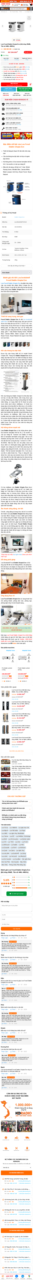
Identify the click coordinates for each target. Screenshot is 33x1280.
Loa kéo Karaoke (6, 859)
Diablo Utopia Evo (19, 217)
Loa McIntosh (22, 847)
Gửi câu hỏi (16, 929)
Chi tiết (27, 67)
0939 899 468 (13, 1261)
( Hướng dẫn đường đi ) (24, 1181)
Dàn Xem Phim (6, 862)
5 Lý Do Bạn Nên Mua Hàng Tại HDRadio (21, 761)
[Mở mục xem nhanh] (29, 272)
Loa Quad (4, 850)
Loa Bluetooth (22, 856)
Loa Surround (13, 856)
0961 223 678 (13, 1183)
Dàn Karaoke (15, 862)
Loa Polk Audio (14, 830)
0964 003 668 (13, 1204)
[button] (16, 5)
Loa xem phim (5, 853)
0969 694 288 (13, 1214)
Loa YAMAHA (13, 827)
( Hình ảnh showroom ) (25, 1183)
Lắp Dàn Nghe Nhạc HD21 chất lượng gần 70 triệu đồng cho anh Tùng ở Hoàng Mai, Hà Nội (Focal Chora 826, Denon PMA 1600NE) (22, 787)
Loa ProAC (25, 842)
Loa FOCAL (5, 827)
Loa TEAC (11, 842)
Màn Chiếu (5, 864)
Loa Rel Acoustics (13, 839)
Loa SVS (4, 842)
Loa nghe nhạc (20, 850)
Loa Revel (13, 847)
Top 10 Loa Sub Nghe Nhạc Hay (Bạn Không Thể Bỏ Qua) (21, 780)
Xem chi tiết (23, 71)
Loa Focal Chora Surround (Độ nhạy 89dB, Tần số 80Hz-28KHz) (22, 738)
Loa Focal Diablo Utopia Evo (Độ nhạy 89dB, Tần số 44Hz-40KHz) (16, 45)
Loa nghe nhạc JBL (23, 827)
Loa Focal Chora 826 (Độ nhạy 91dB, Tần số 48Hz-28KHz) (21, 714)
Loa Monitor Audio (25, 839)
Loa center (5, 856)
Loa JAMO (4, 833)
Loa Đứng (23, 853)
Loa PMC (21, 844)
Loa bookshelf (15, 853)
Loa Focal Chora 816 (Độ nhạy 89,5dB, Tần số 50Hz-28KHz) (21, 702)
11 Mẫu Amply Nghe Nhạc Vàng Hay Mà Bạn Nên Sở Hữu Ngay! (21, 773)
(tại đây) (20, 109)
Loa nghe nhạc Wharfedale (16, 833)
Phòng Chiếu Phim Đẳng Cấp (17, 864)
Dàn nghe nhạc (26, 859)
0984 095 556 (13, 1224)
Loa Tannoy (5, 836)
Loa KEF (12, 836)
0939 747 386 (13, 1251)
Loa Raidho (14, 844)
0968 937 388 (13, 1193)
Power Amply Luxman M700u (24, 669)
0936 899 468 (13, 1241)
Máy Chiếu (23, 862)
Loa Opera (12, 850)
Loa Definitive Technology (23, 836)
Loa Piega (22, 830)
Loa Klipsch (5, 830)
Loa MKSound (5, 844)
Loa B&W (4, 839)
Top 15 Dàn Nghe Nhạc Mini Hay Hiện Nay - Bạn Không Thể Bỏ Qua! (21, 767)
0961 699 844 (13, 1272)
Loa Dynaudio (5, 847)
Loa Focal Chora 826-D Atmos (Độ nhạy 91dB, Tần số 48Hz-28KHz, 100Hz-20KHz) (21, 727)
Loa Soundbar (17, 859)
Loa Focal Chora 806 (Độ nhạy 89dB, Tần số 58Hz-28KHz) (21, 691)
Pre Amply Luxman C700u (7, 669)
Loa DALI (17, 842)
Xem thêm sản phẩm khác (16, 751)
